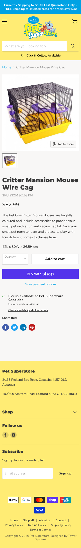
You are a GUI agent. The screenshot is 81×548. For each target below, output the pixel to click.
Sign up (65, 473)
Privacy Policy (14, 525)
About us (45, 520)
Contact (61, 520)
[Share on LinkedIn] (23, 327)
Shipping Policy (61, 525)
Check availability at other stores (28, 310)
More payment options (40, 284)
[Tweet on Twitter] (14, 327)
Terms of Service (40, 530)
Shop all (28, 520)
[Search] (73, 46)
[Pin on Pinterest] (32, 327)
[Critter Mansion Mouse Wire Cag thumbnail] (9, 161)
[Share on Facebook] (5, 327)
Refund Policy (37, 525)
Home (6, 67)
